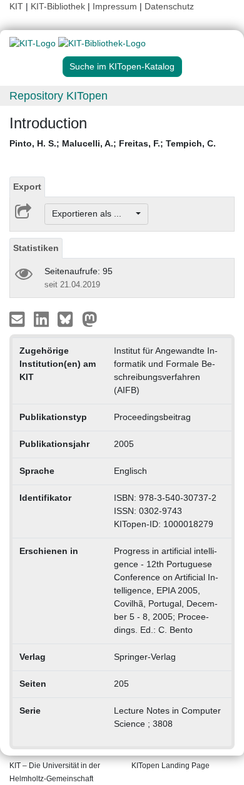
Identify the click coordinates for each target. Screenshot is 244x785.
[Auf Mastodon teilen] (90, 318)
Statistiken (36, 248)
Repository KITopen (58, 96)
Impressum (115, 6)
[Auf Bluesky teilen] (68, 318)
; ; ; (112, 143)
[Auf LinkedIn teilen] (43, 318)
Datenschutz (169, 6)
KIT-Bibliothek (59, 6)
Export (27, 187)
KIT (16, 6)
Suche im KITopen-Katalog (122, 66)
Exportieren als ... (93, 213)
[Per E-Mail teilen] (18, 318)
